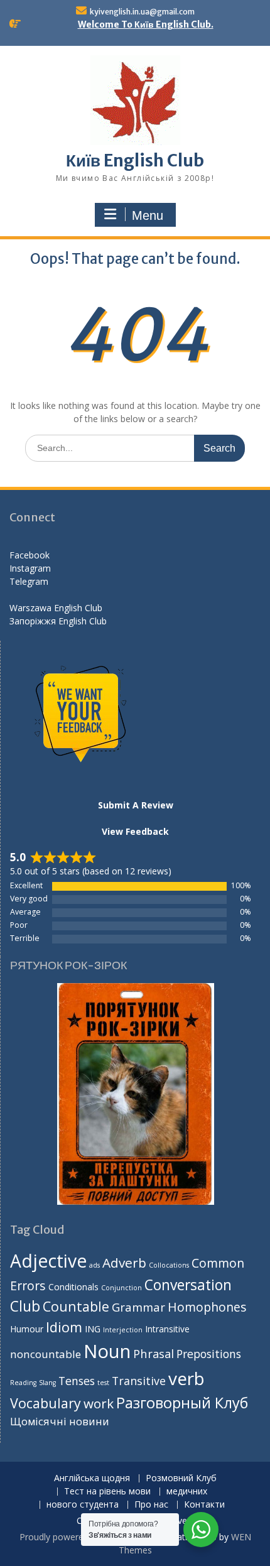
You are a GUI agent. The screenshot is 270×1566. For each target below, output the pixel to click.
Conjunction (121, 1287)
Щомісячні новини (59, 1421)
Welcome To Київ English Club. (145, 24)
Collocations (169, 1265)
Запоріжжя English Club (58, 621)
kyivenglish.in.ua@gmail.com (142, 11)
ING (92, 1329)
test (103, 1382)
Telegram (28, 581)
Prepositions (208, 1353)
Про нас (151, 1505)
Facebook (29, 555)
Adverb (124, 1262)
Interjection (123, 1329)
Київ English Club (135, 160)
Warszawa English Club (55, 608)
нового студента (82, 1505)
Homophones (207, 1306)
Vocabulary (45, 1403)
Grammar (138, 1307)
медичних (186, 1491)
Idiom (64, 1327)
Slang (47, 1382)
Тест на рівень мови (107, 1491)
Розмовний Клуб (181, 1478)
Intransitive (167, 1329)
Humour (26, 1329)
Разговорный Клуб (182, 1403)
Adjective (48, 1261)
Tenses (76, 1380)
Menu (147, 215)
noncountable (45, 1354)
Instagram (30, 568)
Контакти (204, 1505)
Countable (76, 1306)
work (99, 1403)
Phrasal (153, 1353)
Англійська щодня (92, 1478)
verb (186, 1378)
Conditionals (73, 1287)
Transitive (139, 1380)
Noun (107, 1351)
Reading (23, 1382)
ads (94, 1265)
